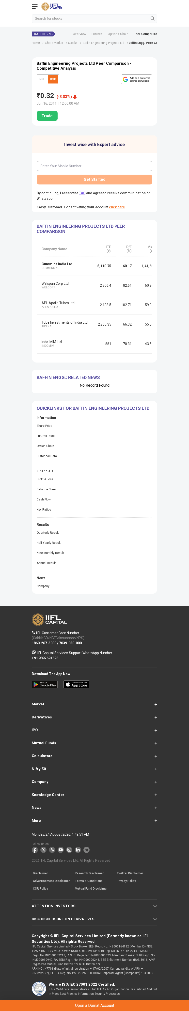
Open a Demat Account (94, 514)
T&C (60, 526)
